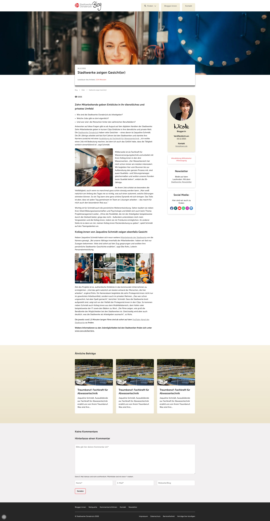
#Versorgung (181, 161)
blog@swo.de (181, 146)
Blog (76, 90)
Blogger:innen (170, 6)
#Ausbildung (176, 158)
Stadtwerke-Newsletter (181, 182)
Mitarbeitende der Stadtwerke (133, 237)
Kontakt (188, 6)
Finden (150, 6)
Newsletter (133, 507)
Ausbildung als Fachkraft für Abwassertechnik (119, 138)
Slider (83, 90)
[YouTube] (179, 208)
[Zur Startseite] (88, 7)
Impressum (143, 516)
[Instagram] (187, 208)
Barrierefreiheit (169, 516)
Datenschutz (155, 516)
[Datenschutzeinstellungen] (4, 517)
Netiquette (93, 507)
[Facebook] (171, 208)
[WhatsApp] (183, 208)
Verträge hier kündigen (186, 516)
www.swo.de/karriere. (84, 331)
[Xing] (175, 208)
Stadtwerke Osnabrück (88, 132)
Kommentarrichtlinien (108, 507)
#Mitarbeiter (187, 158)
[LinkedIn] (191, 208)
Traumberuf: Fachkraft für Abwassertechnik (93, 391)
